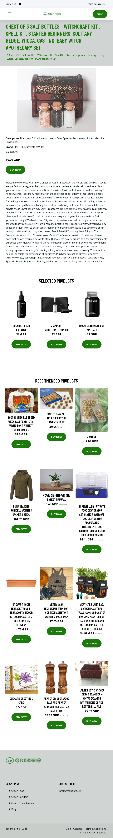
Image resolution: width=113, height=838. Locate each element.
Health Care (55, 138)
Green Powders (19, 797)
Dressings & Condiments (33, 138)
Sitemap (101, 832)
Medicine (99, 138)
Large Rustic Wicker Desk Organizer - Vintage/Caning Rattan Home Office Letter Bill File (91, 698)
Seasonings (12, 142)
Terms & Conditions (95, 828)
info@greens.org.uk (97, 3)
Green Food (17, 790)
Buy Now (15, 169)
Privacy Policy (87, 832)
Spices (90, 138)
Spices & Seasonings (74, 138)
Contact (77, 828)
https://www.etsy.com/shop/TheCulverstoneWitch (53, 235)
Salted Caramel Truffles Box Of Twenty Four (56, 418)
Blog (13, 809)
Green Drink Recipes (22, 803)
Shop (100, 14)
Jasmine (92, 436)
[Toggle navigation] (10, 14)
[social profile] (20, 4)
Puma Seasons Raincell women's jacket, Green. (21, 510)
